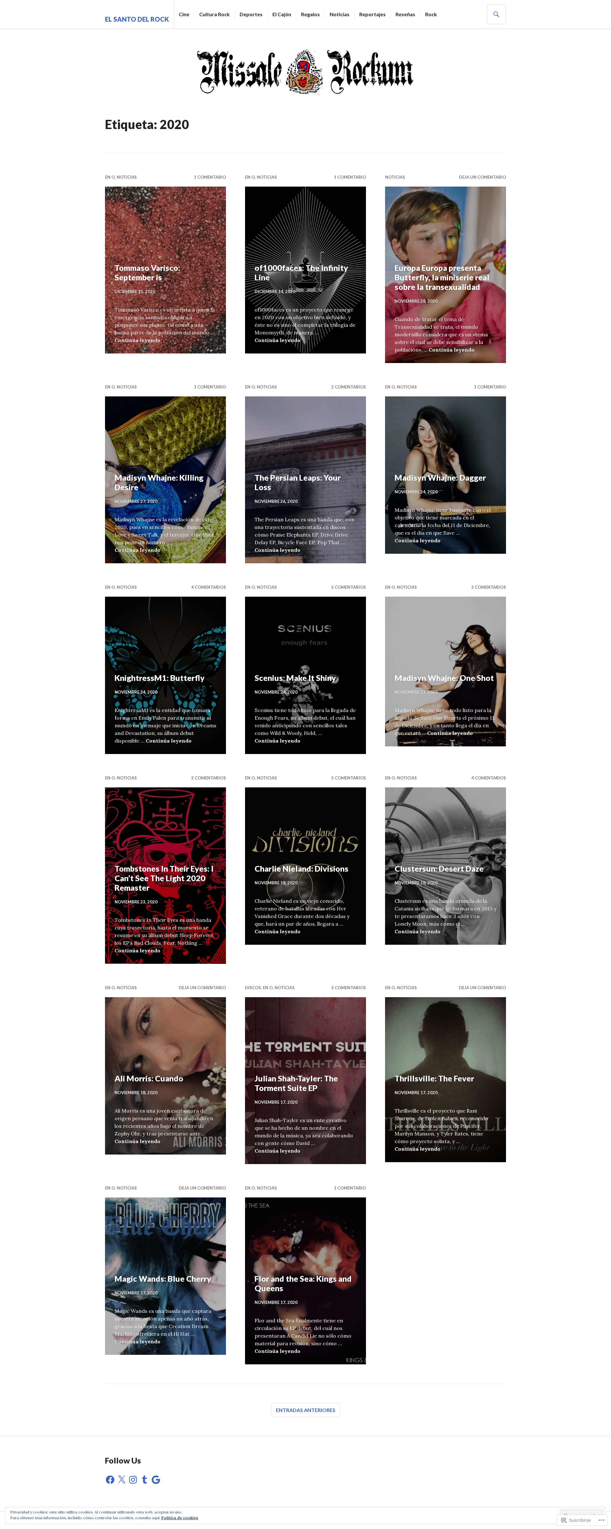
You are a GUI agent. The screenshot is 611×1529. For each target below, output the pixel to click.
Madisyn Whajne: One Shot (444, 677)
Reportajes (372, 14)
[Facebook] (110, 1480)
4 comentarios (208, 587)
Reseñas (405, 14)
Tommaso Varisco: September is (147, 272)
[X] (121, 1480)
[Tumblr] (144, 1480)
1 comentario (210, 177)
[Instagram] (133, 1480)
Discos (253, 987)
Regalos (310, 14)
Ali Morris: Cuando (149, 1078)
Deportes (251, 14)
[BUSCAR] (496, 14)
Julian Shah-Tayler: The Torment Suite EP (296, 1083)
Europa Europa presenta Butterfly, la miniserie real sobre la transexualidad (442, 277)
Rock (431, 14)
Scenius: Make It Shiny (295, 677)
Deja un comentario (482, 177)
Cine (184, 14)
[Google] (156, 1480)
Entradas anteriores (305, 1410)
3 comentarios (488, 587)
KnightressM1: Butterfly (160, 677)
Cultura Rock (214, 14)
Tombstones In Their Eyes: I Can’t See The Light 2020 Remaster (164, 878)
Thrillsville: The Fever (434, 1078)
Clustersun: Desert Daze (439, 868)
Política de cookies (179, 1517)
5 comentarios (348, 587)
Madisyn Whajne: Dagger (440, 477)
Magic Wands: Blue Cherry (163, 1278)
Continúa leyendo (137, 340)
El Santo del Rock (137, 19)
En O (110, 177)
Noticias (339, 14)
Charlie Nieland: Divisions (301, 868)
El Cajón (281, 14)
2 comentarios (348, 386)
